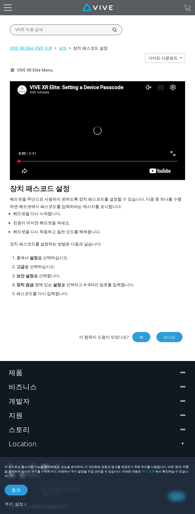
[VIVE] (98, 7)
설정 (63, 48)
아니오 (169, 337)
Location (23, 443)
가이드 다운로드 (163, 58)
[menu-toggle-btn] (7, 7)
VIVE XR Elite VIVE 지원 (31, 48)
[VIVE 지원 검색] (112, 30)
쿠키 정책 (148, 471)
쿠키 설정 (14, 504)
